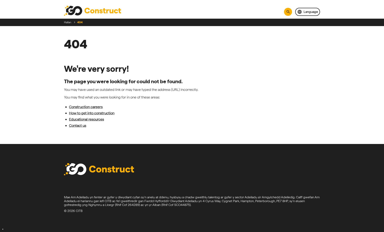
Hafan (67, 22)
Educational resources (86, 119)
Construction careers (86, 107)
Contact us (77, 125)
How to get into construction (91, 113)
